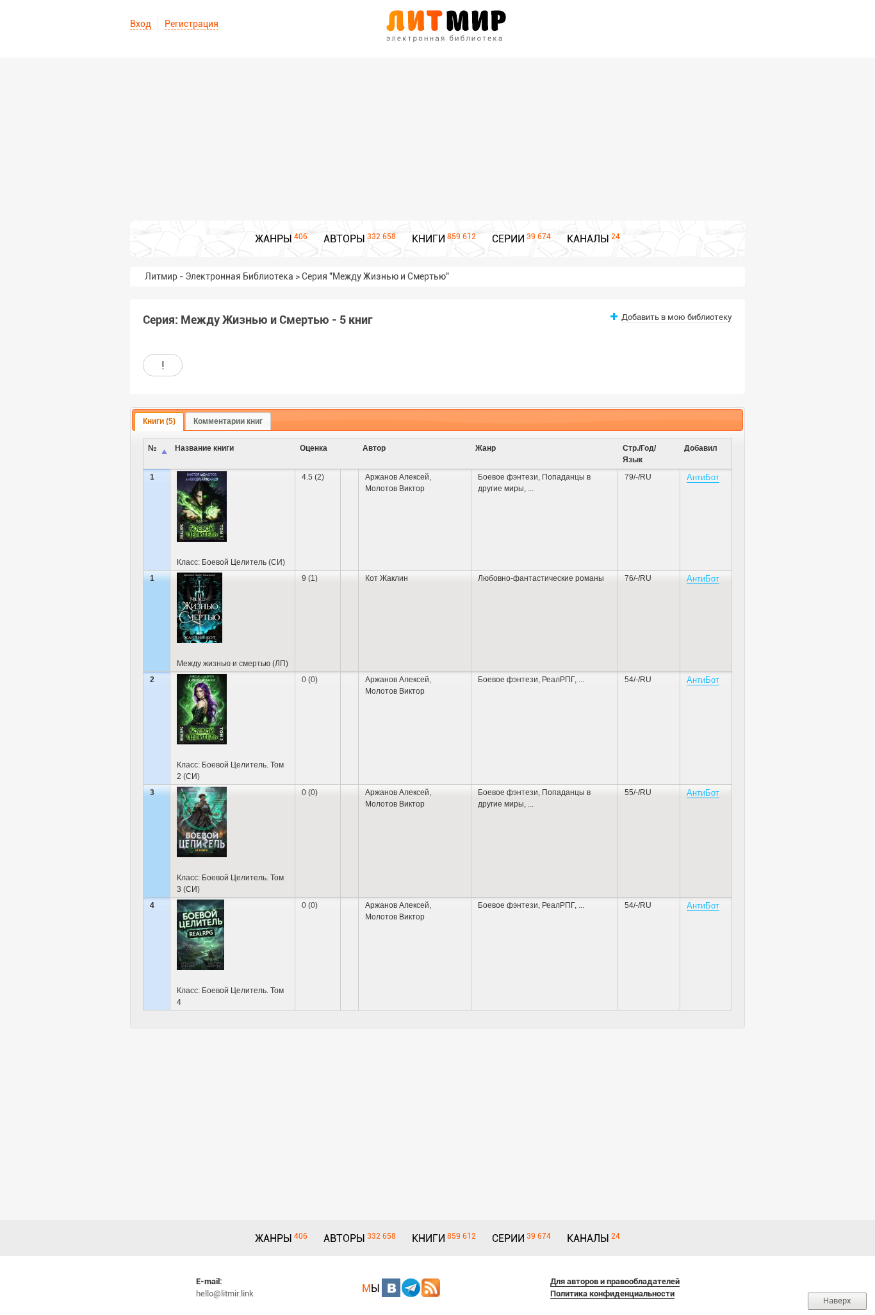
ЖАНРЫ (273, 239)
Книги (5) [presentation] (159, 421)
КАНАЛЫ (588, 239)
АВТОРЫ (344, 239)
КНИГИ (428, 239)
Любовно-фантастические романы (541, 578)
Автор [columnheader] (374, 448)
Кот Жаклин (386, 578)
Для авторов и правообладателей (615, 1281)
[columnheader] (350, 454)
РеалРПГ (558, 679)
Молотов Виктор (395, 488)
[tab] (159, 421)
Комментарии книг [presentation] (228, 421)
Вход (140, 24)
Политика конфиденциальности (612, 1293)
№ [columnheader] (152, 448)
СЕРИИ (508, 239)
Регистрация (191, 24)
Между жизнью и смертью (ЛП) (232, 663)
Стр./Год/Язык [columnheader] (639, 454)
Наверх (837, 1300)
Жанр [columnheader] (485, 448)
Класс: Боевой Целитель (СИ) (231, 562)
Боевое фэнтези (508, 477)
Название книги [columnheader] (204, 448)
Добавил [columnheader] (700, 448)
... (531, 488)
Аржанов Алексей (397, 477)
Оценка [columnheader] (313, 448)
